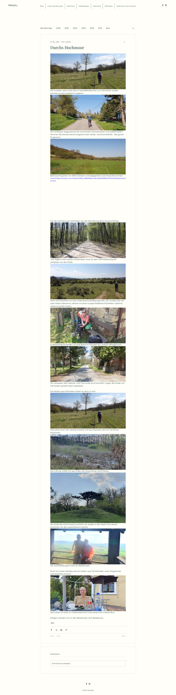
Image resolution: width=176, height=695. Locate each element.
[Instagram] (166, 5)
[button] (133, 28)
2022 (92, 28)
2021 (100, 28)
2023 (83, 28)
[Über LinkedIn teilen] (61, 630)
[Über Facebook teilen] (51, 630)
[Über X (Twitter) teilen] (56, 630)
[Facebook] (163, 5)
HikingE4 (12, 5)
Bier (108, 28)
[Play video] (88, 198)
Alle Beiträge (46, 28)
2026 (58, 28)
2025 (67, 28)
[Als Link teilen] (66, 630)
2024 (75, 28)
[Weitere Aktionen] (124, 42)
